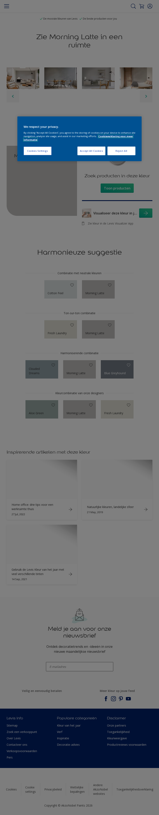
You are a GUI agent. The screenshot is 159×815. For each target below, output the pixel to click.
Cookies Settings (37, 150)
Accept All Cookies (91, 150)
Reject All (121, 150)
